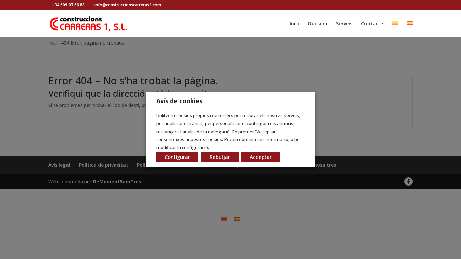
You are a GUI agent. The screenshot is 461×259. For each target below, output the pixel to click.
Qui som (317, 24)
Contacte (372, 24)
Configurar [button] (177, 156)
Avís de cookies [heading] (179, 101)
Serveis (344, 24)
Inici (294, 24)
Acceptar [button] (261, 156)
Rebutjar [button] (220, 156)
